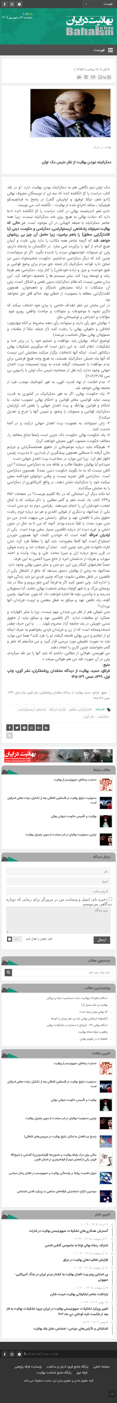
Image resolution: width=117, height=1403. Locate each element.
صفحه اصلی (101, 1366)
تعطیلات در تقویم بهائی (93, 1039)
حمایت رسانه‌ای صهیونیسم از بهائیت (75, 780)
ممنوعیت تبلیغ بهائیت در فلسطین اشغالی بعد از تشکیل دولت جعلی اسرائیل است (51, 800)
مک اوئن (89, 716)
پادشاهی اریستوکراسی (32, 709)
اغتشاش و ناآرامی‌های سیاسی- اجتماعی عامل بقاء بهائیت (70, 1328)
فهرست (100, 50)
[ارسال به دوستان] (93, 77)
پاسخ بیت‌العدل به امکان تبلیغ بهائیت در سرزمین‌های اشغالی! (60, 1137)
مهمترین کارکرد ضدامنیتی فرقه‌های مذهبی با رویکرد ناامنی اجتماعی (56, 1192)
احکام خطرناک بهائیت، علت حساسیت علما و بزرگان (77, 998)
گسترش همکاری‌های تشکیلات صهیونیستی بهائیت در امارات (68, 1231)
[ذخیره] (86, 77)
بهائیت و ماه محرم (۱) (94, 1005)
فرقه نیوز (81, 1372)
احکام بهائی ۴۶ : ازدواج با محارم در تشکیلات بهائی (77, 1025)
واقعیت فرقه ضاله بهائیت (92, 1032)
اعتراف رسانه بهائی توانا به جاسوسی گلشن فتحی (76, 1245)
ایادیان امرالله (57, 709)
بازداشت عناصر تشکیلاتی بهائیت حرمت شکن (79, 1294)
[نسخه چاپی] (79, 77)
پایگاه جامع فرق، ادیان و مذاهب (67, 1366)
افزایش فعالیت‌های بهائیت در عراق (85, 1260)
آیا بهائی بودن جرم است (93, 1012)
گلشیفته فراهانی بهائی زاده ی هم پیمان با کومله (79, 1018)
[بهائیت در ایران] (90, 25)
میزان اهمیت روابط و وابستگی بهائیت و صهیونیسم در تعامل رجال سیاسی (52, 1173)
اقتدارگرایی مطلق (80, 709)
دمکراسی (103, 716)
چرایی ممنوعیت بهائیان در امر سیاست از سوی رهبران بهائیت (61, 835)
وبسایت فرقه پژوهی (28, 1366)
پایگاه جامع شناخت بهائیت (54, 1372)
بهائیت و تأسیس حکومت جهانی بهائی (73, 816)
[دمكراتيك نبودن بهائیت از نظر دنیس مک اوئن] (70, 112)
